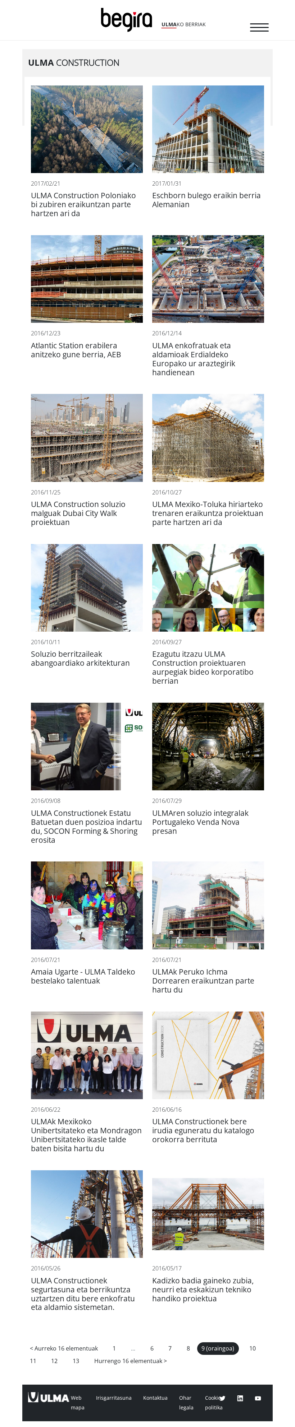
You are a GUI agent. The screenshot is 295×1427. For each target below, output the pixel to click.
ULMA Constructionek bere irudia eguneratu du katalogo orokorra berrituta (203, 1130)
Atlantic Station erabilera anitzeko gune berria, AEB (76, 350)
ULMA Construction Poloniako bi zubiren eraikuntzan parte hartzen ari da (83, 204)
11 (33, 1361)
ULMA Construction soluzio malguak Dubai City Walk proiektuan (78, 513)
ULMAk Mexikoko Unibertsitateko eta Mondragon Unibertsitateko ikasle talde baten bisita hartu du (86, 1135)
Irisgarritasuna (114, 1398)
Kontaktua (155, 1398)
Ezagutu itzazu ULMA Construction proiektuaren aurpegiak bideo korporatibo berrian (203, 667)
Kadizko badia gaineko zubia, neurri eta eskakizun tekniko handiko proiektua (203, 1290)
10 (252, 1348)
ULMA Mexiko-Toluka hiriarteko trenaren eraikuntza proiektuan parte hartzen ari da (207, 513)
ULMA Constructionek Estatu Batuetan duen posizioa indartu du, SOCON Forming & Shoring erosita (86, 826)
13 (76, 1361)
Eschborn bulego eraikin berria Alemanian (206, 200)
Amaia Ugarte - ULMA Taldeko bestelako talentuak (83, 976)
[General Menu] (259, 28)
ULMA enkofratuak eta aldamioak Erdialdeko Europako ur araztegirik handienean (193, 359)
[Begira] (129, 19)
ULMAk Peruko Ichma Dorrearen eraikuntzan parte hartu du (203, 981)
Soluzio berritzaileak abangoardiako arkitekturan (80, 658)
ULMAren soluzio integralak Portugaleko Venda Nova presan (200, 822)
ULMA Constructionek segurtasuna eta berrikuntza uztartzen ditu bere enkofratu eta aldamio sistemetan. (83, 1294)
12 (54, 1361)
